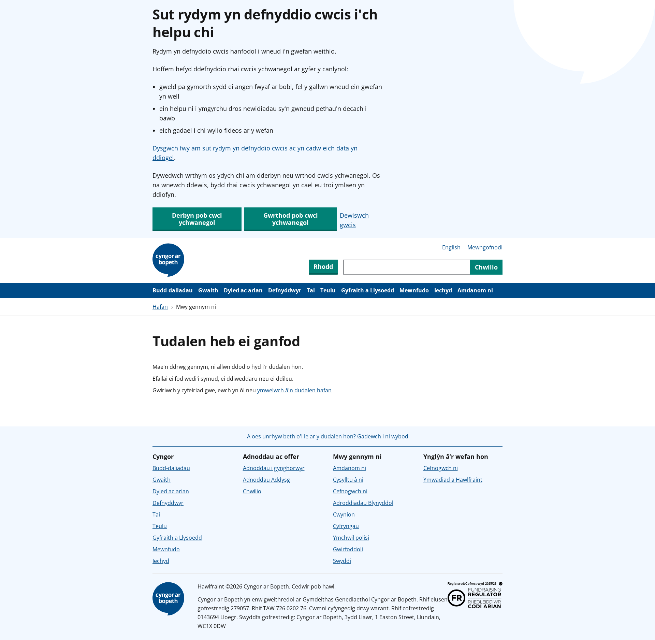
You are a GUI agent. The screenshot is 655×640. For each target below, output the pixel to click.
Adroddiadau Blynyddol (363, 503)
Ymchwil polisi (351, 537)
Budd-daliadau (172, 290)
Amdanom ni (475, 290)
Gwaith (208, 290)
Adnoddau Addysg (266, 479)
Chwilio (252, 491)
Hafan (160, 306)
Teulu (328, 290)
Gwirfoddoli (348, 549)
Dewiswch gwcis (354, 220)
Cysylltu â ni (348, 479)
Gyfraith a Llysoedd (367, 290)
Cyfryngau (346, 526)
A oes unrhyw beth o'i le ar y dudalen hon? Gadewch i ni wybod (327, 436)
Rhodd (323, 266)
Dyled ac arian (243, 290)
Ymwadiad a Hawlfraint (452, 479)
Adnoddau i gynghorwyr (274, 468)
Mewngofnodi (485, 247)
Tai (311, 290)
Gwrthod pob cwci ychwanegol (290, 219)
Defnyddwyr (284, 290)
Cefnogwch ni (350, 491)
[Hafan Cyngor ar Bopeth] (169, 260)
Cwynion (344, 514)
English (451, 247)
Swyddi (342, 561)
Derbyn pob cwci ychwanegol (197, 219)
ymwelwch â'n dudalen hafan (294, 390)
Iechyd (443, 290)
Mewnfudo (414, 290)
